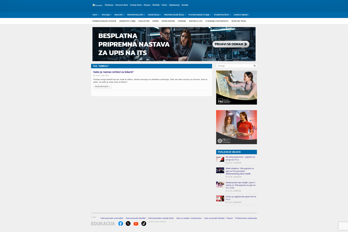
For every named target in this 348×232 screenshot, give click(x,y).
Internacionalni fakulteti (136, 218)
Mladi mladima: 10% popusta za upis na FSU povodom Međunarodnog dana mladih (240, 171)
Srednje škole (136, 5)
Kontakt (185, 5)
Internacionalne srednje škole (161, 218)
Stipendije (182, 21)
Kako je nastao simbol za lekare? (113, 72)
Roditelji (156, 5)
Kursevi (156, 21)
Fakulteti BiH (144, 21)
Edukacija (109, 5)
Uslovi (164, 5)
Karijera (147, 5)
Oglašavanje (174, 5)
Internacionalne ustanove (104, 21)
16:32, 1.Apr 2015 (101, 76)
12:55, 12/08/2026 (233, 177)
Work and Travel (239, 21)
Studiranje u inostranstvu (217, 21)
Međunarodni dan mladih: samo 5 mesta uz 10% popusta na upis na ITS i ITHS (240, 185)
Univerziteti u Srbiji (127, 21)
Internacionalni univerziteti (112, 218)
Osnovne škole (121, 5)
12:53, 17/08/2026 (233, 163)
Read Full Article (102, 86)
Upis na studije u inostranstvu (189, 218)
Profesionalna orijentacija (246, 218)
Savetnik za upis (195, 21)
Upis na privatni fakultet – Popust (218, 218)
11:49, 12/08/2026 (233, 191)
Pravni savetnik (168, 21)
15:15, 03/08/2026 (233, 202)
